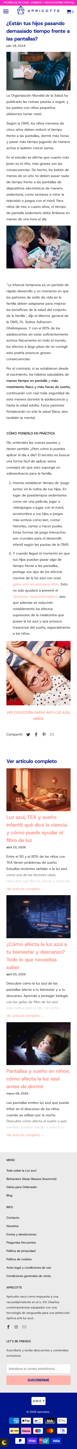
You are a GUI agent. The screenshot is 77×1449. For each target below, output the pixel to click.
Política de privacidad (20, 1251)
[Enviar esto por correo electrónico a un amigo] (51, 734)
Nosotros (12, 1226)
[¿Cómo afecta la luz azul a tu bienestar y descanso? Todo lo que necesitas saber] (38, 917)
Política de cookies (19, 1259)
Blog (9, 1195)
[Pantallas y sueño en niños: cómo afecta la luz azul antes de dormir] (38, 1044)
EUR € (38, 1400)
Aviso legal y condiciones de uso (28, 1267)
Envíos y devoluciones (21, 1234)
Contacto (12, 1218)
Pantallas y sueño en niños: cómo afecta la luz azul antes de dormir (38, 1079)
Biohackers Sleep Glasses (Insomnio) (31, 1179)
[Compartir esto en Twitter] (27, 734)
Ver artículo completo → (25, 889)
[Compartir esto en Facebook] (35, 734)
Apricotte (43, 1412)
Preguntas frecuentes (21, 1242)
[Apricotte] (38, 13)
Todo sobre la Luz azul (21, 1170)
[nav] (6, 11)
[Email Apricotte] (24, 1327)
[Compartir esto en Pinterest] (43, 734)
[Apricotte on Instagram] (16, 1327)
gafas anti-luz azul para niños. (36, 584)
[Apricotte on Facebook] (8, 1327)
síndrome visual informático (35, 596)
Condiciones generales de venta (28, 1276)
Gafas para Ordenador (21, 1187)
